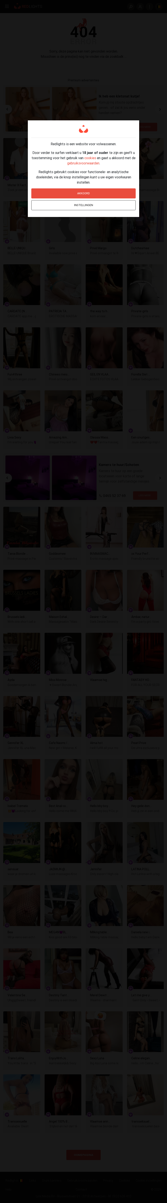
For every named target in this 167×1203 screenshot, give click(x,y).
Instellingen (83, 205)
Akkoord (83, 193)
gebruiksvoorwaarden (83, 163)
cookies (90, 158)
